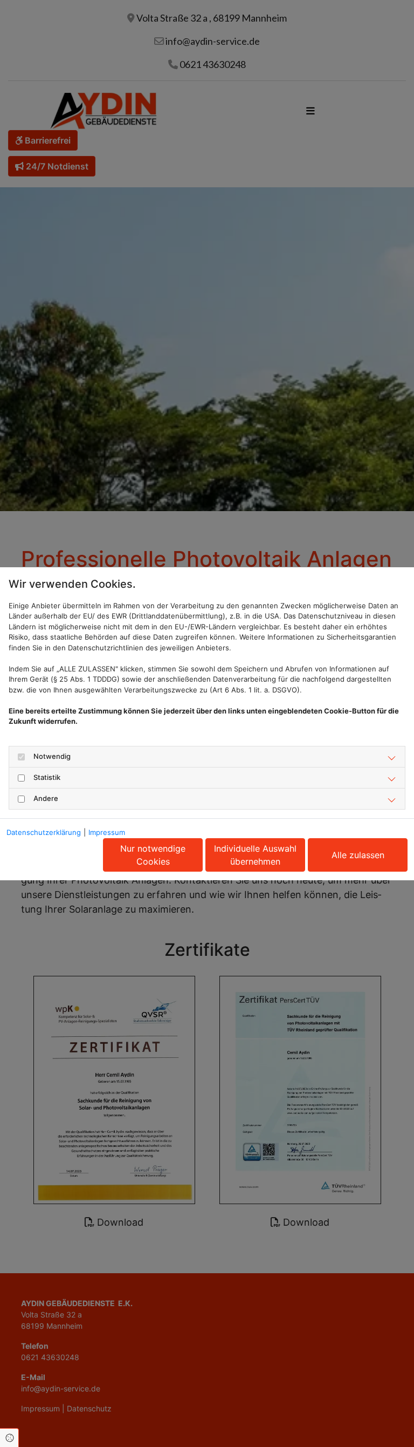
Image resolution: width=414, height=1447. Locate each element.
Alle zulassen (358, 855)
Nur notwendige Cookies (152, 855)
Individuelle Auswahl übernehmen (255, 855)
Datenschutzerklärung (43, 832)
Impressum (106, 832)
